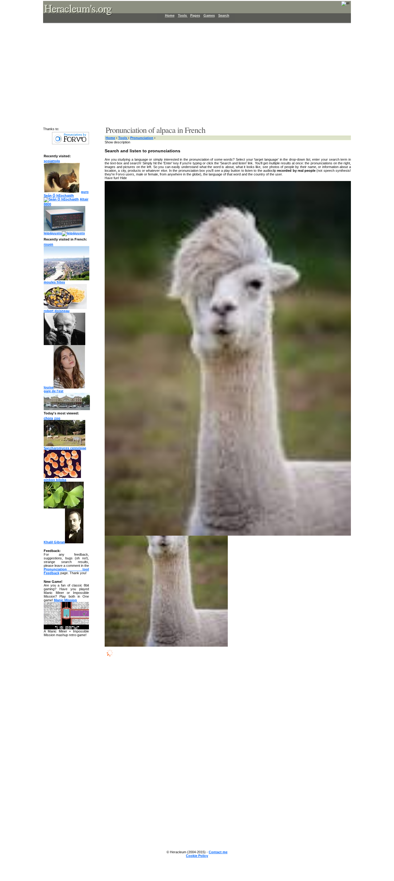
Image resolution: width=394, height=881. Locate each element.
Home (170, 15)
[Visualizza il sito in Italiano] (341, 5)
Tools (183, 15)
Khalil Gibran (54, 542)
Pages (195, 15)
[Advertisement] (193, 74)
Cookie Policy (197, 856)
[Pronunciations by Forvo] (70, 143)
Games (209, 15)
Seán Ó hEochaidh (59, 195)
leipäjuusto (53, 233)
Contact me (218, 852)
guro (85, 192)
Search (223, 15)
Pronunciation (141, 138)
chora (48, 418)
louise (49, 387)
